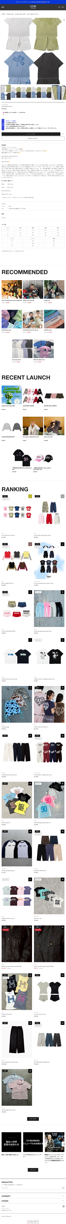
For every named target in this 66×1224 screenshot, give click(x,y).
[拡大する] (64, 20)
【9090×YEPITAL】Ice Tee (8, 918)
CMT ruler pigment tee (39, 359)
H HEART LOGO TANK (7, 1014)
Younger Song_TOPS (20, 14)
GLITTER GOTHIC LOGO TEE (8, 535)
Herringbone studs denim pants (9, 774)
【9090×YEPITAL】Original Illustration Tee (44, 679)
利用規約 (3, 1206)
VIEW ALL (33, 1170)
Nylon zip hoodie (48, 436)
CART (62, 7)
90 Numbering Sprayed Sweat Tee (42, 822)
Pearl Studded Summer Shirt (8, 1110)
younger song (5, 104)
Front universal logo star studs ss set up (43, 583)
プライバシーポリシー (6, 1208)
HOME (3, 14)
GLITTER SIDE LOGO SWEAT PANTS (42, 535)
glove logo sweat (16, 359)
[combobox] (33, 1221)
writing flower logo (6, 330)
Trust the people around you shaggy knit (12, 300)
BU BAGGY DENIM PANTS (40, 870)
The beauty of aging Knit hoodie (31, 436)
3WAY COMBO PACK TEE (8, 583)
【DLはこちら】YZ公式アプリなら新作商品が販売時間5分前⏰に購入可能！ (33, 2)
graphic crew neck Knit (28, 300)
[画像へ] (6, 92)
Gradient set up (48, 330)
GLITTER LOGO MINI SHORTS (8, 631)
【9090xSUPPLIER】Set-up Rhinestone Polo (22, 468)
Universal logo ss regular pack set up (43, 774)
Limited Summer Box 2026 (8, 405)
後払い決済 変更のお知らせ (10, 1154)
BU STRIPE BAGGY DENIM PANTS (42, 1062)
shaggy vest (47, 300)
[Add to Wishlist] (62, 134)
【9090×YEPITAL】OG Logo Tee (9, 679)
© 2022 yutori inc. (6, 1216)
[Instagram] (63, 1206)
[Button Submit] (63, 1188)
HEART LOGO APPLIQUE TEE (41, 727)
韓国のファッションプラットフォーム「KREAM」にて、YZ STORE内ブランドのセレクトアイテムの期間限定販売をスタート (54, 1158)
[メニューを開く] (3, 7)
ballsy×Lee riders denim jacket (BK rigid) (43, 966)
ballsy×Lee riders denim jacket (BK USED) (12, 966)
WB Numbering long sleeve (8, 870)
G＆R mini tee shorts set (40, 1014)
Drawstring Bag (5, 727)
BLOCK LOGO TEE (6, 822)
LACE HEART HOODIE (28, 405)
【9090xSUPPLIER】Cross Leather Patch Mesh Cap (42, 468)
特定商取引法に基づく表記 (6, 1210)
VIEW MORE (33, 1119)
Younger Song (9, 14)
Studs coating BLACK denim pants (10, 1062)
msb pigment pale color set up (30, 330)
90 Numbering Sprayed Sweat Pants (42, 631)
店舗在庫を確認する (33, 138)
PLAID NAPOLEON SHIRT (8, 436)
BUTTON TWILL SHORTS (50, 405)
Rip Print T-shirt (38, 918)
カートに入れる (31, 134)
